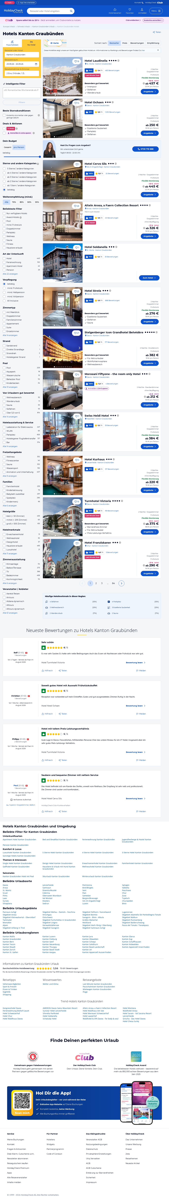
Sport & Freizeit (9, 986)
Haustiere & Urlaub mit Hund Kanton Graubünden (59, 867)
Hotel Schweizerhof (11, 1013)
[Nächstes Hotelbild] (79, 76)
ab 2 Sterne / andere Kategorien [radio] (22, 181)
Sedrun (46, 903)
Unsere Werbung (133, 1144)
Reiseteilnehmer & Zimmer (17, 69)
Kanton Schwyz (89, 941)
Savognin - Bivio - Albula (93, 917)
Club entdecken (132, 20)
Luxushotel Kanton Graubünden (17, 852)
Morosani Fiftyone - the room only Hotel (112, 374)
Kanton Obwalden (90, 939)
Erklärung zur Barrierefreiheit (99, 1173)
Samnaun (47, 887)
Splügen (125, 885)
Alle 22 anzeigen (10, 274)
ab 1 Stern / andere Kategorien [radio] (21, 185)
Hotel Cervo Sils (96, 163)
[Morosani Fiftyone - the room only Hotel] (63, 390)
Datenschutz (92, 1149)
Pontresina (87, 885)
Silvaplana (7, 903)
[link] (115, 11)
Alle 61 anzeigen (10, 613)
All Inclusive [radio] (12, 301)
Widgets (51, 1144)
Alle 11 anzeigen (10, 553)
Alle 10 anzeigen (10, 387)
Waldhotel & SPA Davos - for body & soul (100, 1018)
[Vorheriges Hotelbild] (46, 76)
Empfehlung (153, 43)
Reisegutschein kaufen (17, 1163)
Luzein (85, 903)
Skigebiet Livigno (50, 922)
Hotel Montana (129, 1008)
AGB (88, 1163)
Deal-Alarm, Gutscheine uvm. (20, 1154)
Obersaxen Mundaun (52, 895)
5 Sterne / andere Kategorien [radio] (20, 168)
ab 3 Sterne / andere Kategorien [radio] (22, 177)
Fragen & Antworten (16, 1149)
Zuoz (124, 895)
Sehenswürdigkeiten (12, 984)
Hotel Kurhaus (95, 459)
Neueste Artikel (133, 1163)
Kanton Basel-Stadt (51, 949)
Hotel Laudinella (96, 60)
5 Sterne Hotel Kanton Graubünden (58, 852)
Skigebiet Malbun (130, 917)
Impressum (91, 1182)
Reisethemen (132, 1158)
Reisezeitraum (11, 60)
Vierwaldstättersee (51, 925)
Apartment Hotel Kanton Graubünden (19, 839)
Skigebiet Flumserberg (132, 920)
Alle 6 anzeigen (10, 505)
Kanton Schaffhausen (131, 941)
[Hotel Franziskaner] (63, 558)
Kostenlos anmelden (152, 20)
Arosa (5, 887)
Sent (84, 890)
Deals (8, 3)
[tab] (12, 43)
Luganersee (127, 912)
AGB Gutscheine (93, 1168)
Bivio (124, 903)
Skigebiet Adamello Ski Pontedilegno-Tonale (141, 914)
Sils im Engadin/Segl (91, 901)
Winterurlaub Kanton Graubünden (97, 876)
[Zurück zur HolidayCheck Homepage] (13, 11)
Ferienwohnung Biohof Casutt (16, 1010)
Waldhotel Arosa (130, 1010)
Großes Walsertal (90, 920)
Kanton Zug (127, 939)
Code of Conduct (54, 1154)
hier (143, 50)
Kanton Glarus (128, 936)
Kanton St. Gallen (10, 952)
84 (113, 583)
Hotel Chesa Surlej (131, 1021)
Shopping (7, 994)
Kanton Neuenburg (51, 944)
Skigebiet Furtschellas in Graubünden (59, 920)
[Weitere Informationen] (144, 83)
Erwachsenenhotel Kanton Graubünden (99, 863)
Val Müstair (48, 898)
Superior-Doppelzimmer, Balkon (22, 805)
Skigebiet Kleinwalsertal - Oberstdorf (19, 917)
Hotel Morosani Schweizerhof (96, 1013)
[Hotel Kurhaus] (63, 475)
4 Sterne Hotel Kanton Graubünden (98, 852)
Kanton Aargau (49, 952)
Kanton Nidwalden (130, 944)
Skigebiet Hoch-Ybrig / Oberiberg (97, 925)
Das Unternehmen (134, 1139)
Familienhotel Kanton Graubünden (137, 863)
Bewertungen (137, 43)
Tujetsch (126, 898)
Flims (5, 895)
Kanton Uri (87, 949)
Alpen (5, 925)
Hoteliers (51, 1139)
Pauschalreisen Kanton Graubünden (99, 986)
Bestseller (114, 43)
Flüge (85, 992)
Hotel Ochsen (94, 102)
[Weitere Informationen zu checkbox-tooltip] (38, 115)
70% (14, 202)
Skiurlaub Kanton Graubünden (56, 876)
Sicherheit (90, 1177)
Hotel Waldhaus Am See (93, 1010)
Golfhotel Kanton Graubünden (16, 866)
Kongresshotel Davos (12, 1008)
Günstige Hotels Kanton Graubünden (19, 856)
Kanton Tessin (9, 944)
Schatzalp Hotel (50, 1018)
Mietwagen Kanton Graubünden (97, 989)
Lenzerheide (48, 885)
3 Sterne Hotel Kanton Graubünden (137, 852)
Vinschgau (47, 914)
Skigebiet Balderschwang (133, 922)
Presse (129, 1149)
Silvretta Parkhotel (51, 1013)
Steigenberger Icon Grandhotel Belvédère (114, 332)
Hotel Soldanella (96, 247)
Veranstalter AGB (94, 1139)
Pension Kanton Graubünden (16, 845)
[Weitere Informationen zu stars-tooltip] (37, 164)
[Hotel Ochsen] (63, 118)
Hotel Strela (93, 290)
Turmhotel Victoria (98, 501)
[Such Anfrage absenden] (71, 11)
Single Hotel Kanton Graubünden (17, 863)
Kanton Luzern (49, 936)
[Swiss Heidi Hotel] (63, 431)
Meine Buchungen (15, 1139)
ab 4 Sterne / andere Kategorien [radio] (22, 173)
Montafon (7, 922)
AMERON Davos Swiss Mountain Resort (60, 1008)
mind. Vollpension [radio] (15, 296)
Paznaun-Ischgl (9, 912)
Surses (6, 901)
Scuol (5, 893)
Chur (124, 893)
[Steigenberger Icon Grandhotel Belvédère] (63, 348)
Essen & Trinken (10, 989)
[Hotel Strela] (63, 306)
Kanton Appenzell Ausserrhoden (96, 952)
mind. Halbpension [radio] (16, 292)
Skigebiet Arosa (9, 914)
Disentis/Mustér (50, 890)
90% (29, 202)
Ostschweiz (48, 917)
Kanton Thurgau (50, 947)
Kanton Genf (48, 941)
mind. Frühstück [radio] (14, 288)
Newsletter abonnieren (17, 1158)
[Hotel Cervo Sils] (63, 179)
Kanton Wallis (9, 936)
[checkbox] (22, 116)
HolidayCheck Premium (18, 1168)
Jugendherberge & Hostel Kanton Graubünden (136, 840)
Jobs (128, 1154)
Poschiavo (126, 890)
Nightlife (6, 992)
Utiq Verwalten (93, 1158)
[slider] (40, 157)
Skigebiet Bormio (89, 914)
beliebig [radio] (11, 190)
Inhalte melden (14, 1182)
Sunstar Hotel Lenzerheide (54, 1010)
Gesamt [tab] (7, 147)
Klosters (46, 901)
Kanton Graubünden (12, 939)
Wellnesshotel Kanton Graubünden (97, 866)
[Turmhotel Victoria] (63, 517)
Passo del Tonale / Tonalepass (135, 925)
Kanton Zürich (9, 949)
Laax (5, 898)
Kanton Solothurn (90, 944)
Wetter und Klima (50, 984)
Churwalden (127, 901)
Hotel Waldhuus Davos (13, 1018)
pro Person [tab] (19, 147)
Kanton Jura (87, 936)
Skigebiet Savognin (51, 928)
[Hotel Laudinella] (63, 76)
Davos (5, 885)
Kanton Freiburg (50, 939)
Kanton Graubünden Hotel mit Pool (18, 876)
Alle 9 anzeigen (10, 476)
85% (22, 202)
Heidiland (86, 922)
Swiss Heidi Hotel (97, 415)
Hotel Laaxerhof (90, 1016)
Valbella (125, 887)
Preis (124, 43)
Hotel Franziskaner (98, 542)
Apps (9, 1173)
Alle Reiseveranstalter (17, 1177)
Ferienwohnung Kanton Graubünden (98, 839)
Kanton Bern (8, 941)
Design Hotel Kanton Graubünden (57, 863)
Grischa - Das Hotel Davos (134, 1018)
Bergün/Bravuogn (90, 898)
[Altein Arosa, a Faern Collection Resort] (63, 221)
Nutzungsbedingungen (96, 1144)
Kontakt (138, 3)
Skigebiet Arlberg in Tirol (14, 928)
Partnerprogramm (55, 1149)
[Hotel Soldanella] (63, 263)
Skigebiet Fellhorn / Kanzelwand (96, 912)
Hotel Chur (7, 1016)
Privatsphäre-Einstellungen (98, 1154)
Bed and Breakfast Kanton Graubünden (60, 839)
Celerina (46, 893)
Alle (6, 202)
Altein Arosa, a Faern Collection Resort (112, 205)
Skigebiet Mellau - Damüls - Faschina (59, 912)
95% (37, 202)
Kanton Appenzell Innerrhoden (136, 947)
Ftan (84, 893)
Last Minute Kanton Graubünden (97, 984)
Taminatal (7, 920)
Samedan (86, 895)
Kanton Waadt (9, 947)
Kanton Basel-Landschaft (93, 947)
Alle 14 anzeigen (10, 335)
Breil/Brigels (87, 887)
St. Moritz (7, 890)
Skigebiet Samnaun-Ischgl (93, 928)
